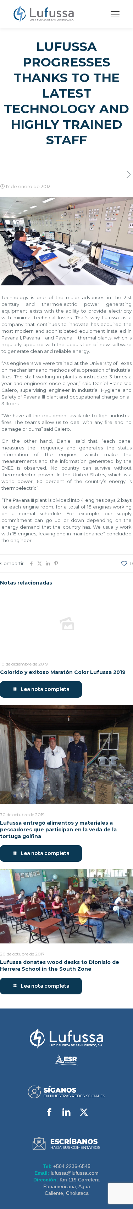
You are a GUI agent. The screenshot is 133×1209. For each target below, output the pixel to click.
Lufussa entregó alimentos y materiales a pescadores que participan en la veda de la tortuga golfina (58, 829)
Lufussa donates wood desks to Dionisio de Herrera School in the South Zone (59, 965)
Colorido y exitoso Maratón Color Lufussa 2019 (63, 672)
